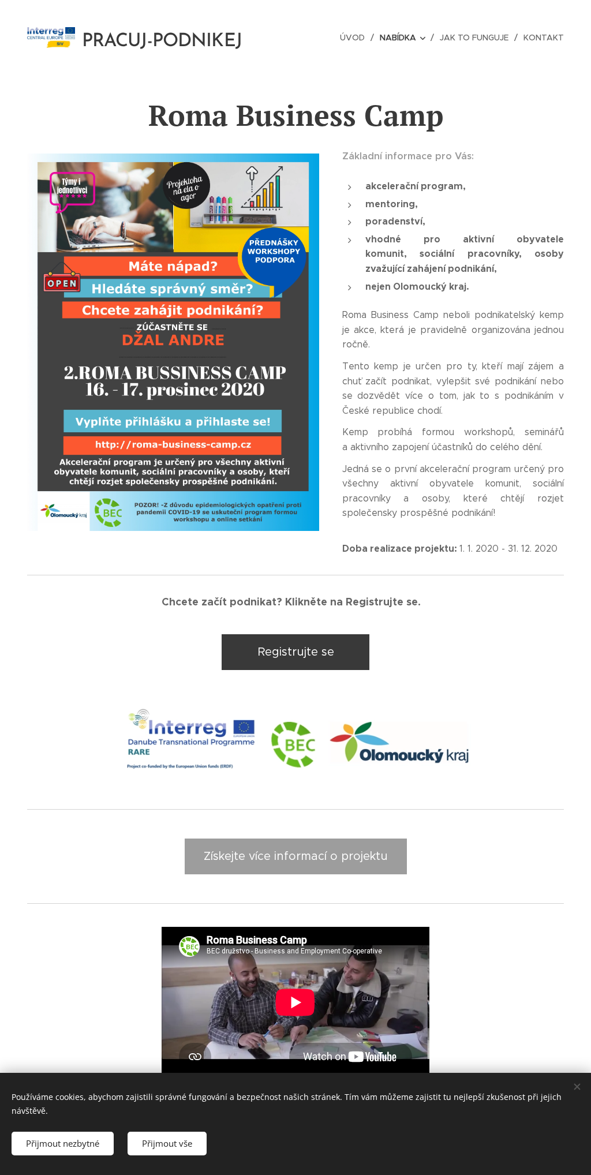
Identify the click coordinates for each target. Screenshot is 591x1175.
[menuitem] (355, 37)
